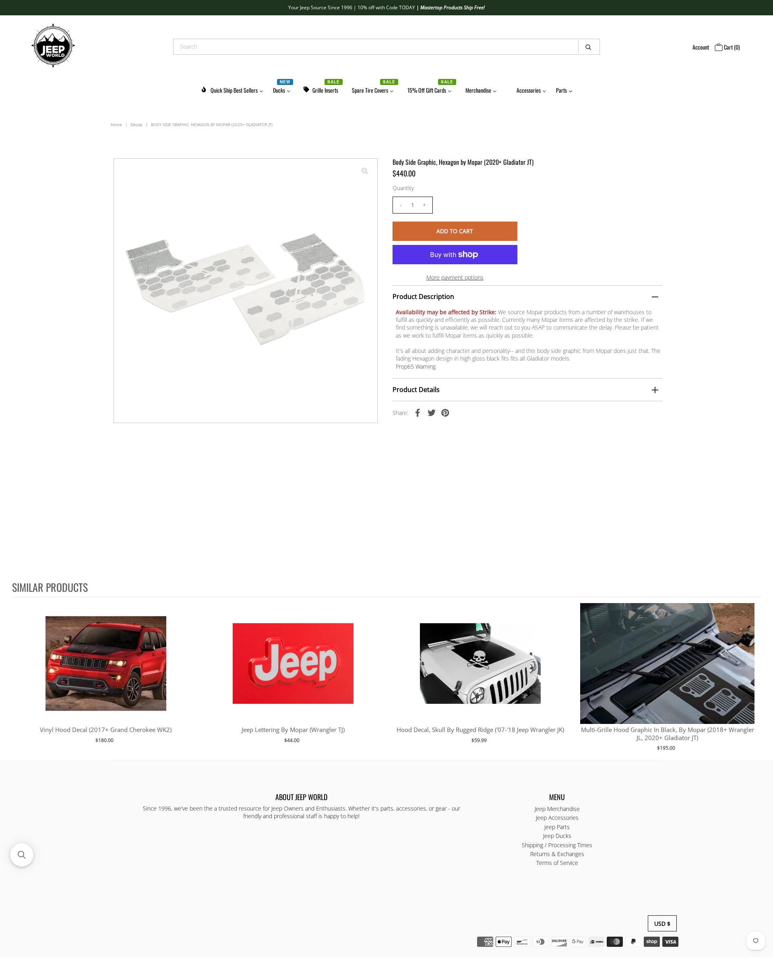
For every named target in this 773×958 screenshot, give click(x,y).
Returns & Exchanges (557, 854)
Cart (731, 47)
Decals (136, 124)
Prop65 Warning (416, 366)
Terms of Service (557, 863)
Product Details (416, 389)
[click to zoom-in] (365, 171)
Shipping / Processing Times (557, 845)
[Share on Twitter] (432, 412)
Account (700, 47)
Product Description (423, 296)
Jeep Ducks (557, 836)
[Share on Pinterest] (445, 412)
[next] (753, 678)
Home (116, 124)
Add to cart (106, 672)
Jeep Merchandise (557, 809)
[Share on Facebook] (418, 412)
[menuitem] (232, 89)
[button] (21, 855)
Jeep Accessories (557, 818)
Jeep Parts (557, 827)
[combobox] (386, 47)
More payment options (455, 277)
